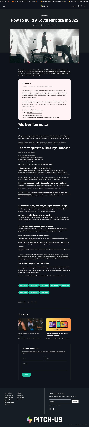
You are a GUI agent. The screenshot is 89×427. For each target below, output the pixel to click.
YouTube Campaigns (9, 397)
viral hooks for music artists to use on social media (34, 177)
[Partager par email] (35, 302)
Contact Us (7, 404)
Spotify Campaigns (9, 395)
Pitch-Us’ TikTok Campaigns (24, 194)
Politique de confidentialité (43, 351)
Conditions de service (55, 351)
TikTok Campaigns (8, 399)
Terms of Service (20, 397)
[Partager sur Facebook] (24, 302)
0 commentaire (53, 25)
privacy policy (58, 405)
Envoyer (26, 374)
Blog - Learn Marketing (9, 402)
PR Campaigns (8, 401)
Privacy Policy (20, 395)
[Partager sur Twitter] (28, 302)
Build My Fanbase (23, 285)
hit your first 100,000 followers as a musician (30, 254)
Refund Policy (20, 399)
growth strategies (44, 15)
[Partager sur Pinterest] (32, 302)
